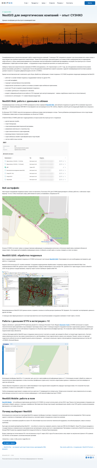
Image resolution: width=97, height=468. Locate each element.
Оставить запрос (9, 443)
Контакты (69, 3)
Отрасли (52, 3)
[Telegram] (88, 457)
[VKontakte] (86, 457)
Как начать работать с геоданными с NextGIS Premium (77, 447)
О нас (26, 3)
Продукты (34, 3)
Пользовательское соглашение (10, 458)
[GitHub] (93, 457)
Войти (90, 3)
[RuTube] (91, 457)
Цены (43, 3)
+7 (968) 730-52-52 (90, 455)
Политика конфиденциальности (28, 458)
